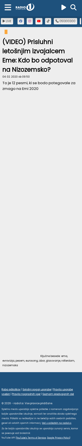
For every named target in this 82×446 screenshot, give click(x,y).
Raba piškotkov (11, 389)
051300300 (67, 21)
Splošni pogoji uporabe (37, 389)
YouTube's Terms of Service (31, 437)
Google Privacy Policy (58, 437)
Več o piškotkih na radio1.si (56, 423)
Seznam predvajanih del (58, 394)
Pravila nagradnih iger (26, 394)
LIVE (8, 21)
